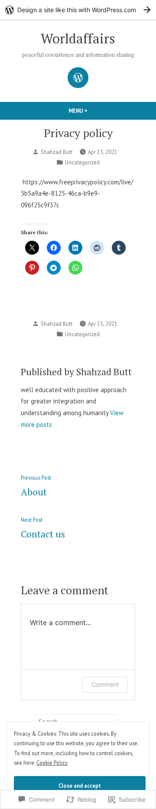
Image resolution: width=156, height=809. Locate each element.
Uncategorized (82, 162)
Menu (92, 110)
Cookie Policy (52, 762)
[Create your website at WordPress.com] (78, 10)
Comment (105, 684)
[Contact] (78, 77)
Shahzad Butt (56, 151)
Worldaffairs (78, 38)
